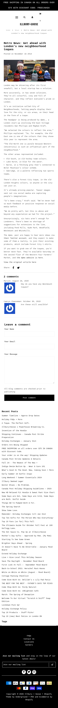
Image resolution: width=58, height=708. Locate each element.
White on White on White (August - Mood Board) (26, 572)
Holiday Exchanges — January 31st (19, 441)
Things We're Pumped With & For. (18, 503)
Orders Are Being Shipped (15, 445)
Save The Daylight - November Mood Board (23, 561)
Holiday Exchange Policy (14, 609)
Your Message (10, 354)
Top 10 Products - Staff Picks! (18, 612)
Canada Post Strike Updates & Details (21, 459)
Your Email (9, 341)
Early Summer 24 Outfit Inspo (17, 474)
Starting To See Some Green (16, 539)
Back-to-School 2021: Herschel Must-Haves (23, 568)
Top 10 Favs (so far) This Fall (18, 521)
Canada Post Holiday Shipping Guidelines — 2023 (26, 489)
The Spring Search (11, 507)
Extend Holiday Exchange (14, 554)
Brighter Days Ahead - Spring (17, 543)
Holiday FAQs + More (12, 419)
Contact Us (29, 639)
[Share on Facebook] (13, 268)
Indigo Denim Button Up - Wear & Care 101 (23, 466)
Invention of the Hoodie (14, 431)
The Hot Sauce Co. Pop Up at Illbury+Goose (24, 532)
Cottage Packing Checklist (15, 576)
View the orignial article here (20, 262)
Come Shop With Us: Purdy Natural (19, 587)
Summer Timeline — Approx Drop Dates (21, 416)
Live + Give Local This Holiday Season (22, 557)
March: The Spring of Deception (18, 594)
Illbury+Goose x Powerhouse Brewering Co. (23, 427)
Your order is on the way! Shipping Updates (24, 455)
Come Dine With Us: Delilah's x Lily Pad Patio (26, 580)
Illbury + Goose (33, 694)
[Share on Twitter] (18, 268)
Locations (29, 642)
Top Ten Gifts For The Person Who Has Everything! (28, 518)
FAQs (29, 636)
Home (8, 30)
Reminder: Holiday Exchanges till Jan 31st (24, 514)
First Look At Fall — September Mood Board (24, 565)
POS (32, 697)
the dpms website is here (30, 258)
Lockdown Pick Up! (11, 605)
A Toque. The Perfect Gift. (16, 423)
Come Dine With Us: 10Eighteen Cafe (20, 591)
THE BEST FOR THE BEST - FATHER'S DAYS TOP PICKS (27, 583)
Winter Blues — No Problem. (16, 485)
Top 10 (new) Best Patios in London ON (22, 616)
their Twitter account (15, 238)
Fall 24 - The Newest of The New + (19, 463)
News (17, 30)
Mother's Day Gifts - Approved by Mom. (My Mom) (26, 536)
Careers (29, 645)
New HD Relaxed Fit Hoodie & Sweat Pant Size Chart (28, 492)
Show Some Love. (10, 510)
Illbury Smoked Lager (12, 481)
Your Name (9, 329)
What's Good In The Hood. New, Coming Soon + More (28, 470)
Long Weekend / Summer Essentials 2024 (22, 477)
